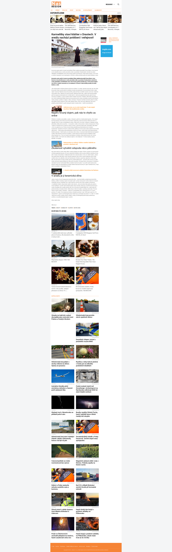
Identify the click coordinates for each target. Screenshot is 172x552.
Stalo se (64, 10)
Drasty (58, 207)
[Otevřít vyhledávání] (118, 4)
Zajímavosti (98, 10)
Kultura (78, 10)
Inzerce (57, 546)
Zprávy (57, 10)
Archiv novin (82, 546)
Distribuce (62, 546)
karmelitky (64, 207)
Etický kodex (94, 546)
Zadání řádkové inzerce (72, 546)
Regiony (109, 4)
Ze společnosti (87, 10)
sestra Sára (77, 207)
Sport (71, 10)
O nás (52, 546)
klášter (70, 207)
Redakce (88, 546)
